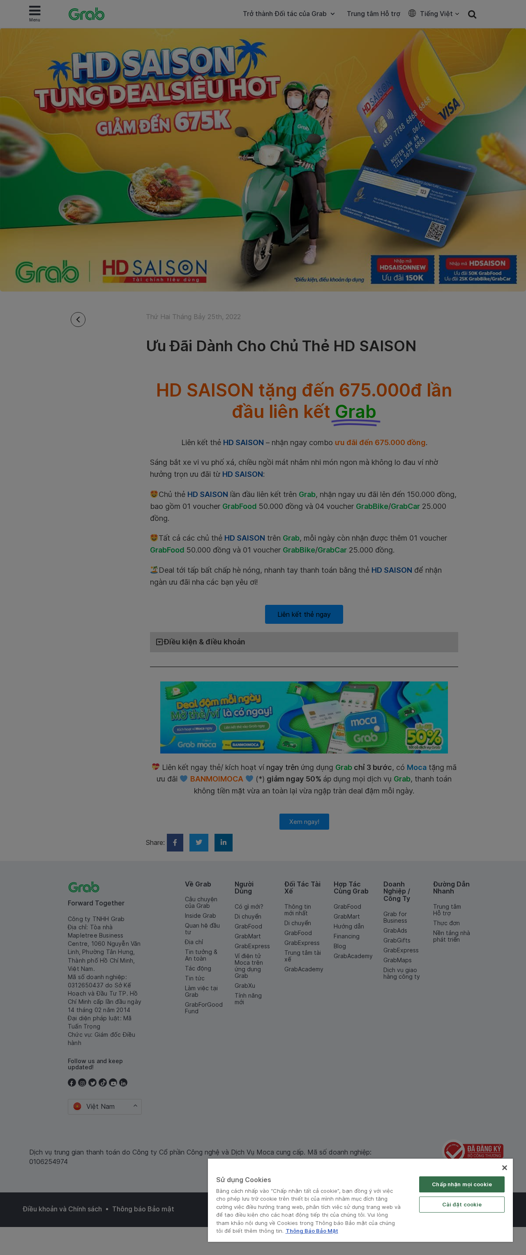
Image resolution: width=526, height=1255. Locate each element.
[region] (360, 1200)
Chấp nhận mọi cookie (462, 1184)
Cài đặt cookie (462, 1204)
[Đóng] (504, 1167)
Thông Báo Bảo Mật (312, 1230)
